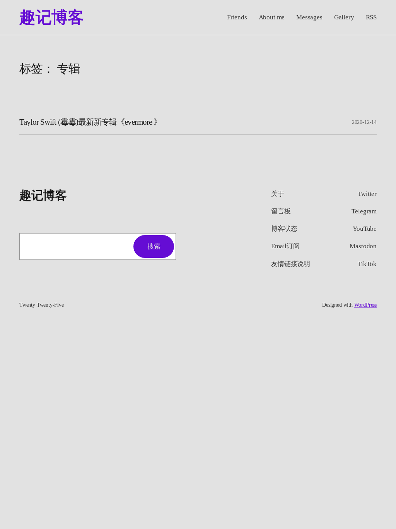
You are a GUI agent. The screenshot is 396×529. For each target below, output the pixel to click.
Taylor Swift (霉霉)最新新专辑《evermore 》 (90, 122)
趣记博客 (51, 17)
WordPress (365, 305)
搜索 (153, 246)
